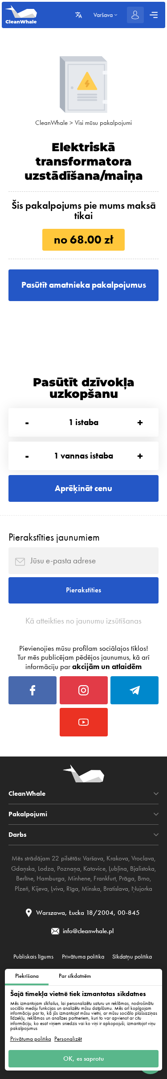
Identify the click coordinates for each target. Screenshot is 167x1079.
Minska (90, 889)
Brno (144, 878)
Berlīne (24, 878)
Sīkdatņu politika (132, 956)
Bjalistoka (142, 868)
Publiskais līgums (33, 956)
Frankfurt (105, 878)
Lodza (46, 868)
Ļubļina (118, 868)
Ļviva (57, 889)
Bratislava (115, 889)
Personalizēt (68, 1039)
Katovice (94, 868)
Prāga (126, 878)
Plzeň (22, 889)
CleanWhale (51, 123)
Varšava (93, 858)
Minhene (79, 878)
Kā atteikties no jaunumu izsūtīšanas (83, 621)
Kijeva (40, 889)
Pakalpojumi (27, 814)
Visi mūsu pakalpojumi (103, 123)
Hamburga (51, 878)
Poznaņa (68, 868)
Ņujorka (141, 889)
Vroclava (142, 858)
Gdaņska (23, 868)
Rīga (72, 889)
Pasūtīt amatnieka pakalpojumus (83, 285)
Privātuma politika (30, 1039)
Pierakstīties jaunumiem (54, 537)
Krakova (117, 858)
